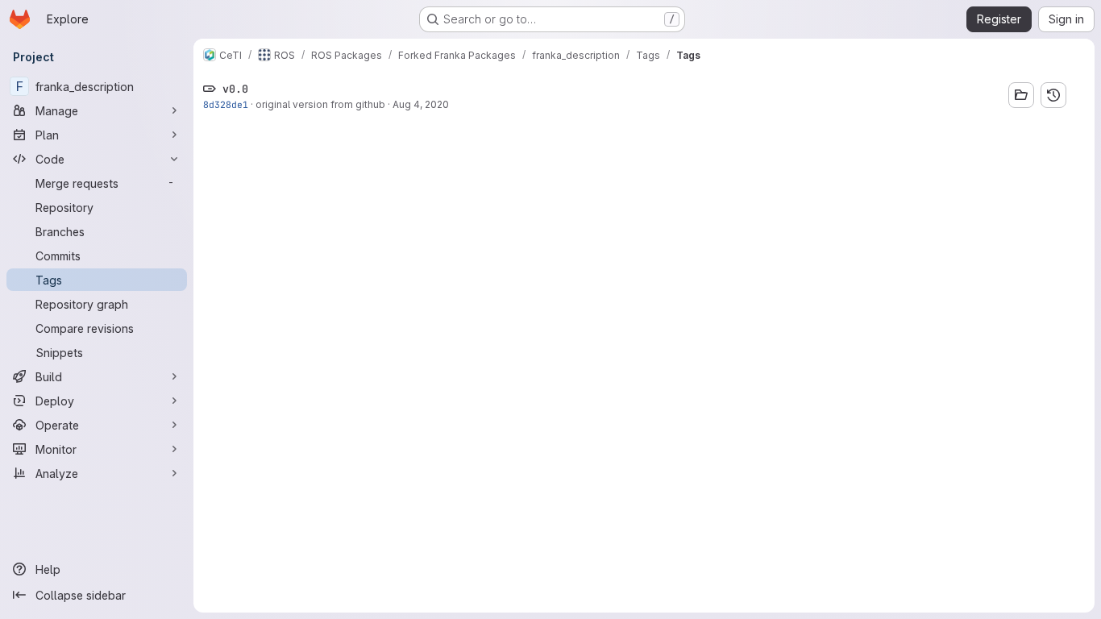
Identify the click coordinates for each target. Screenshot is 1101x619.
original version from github (320, 104)
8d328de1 (225, 104)
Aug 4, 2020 (421, 104)
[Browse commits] (1053, 95)
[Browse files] (1021, 95)
